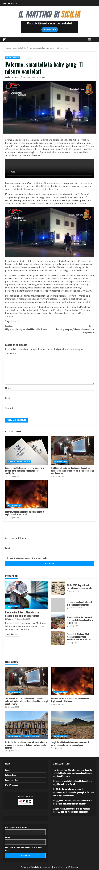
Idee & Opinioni (13, 606)
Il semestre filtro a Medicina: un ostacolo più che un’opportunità (26, 595)
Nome (8, 388)
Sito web (9, 408)
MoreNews (59, 867)
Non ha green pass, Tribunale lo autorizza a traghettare (75, 329)
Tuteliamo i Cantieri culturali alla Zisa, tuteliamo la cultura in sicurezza (58, 621)
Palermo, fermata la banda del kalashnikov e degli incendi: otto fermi (26, 494)
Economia (11, 462)
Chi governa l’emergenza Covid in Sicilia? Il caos (26, 328)
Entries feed (10, 775)
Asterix (10, 619)
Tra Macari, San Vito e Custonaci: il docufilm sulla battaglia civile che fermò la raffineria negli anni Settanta (72, 450)
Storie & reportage (60, 736)
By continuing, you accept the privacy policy (27, 558)
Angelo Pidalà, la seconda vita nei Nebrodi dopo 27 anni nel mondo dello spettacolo (71, 810)
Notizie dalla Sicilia (12, 58)
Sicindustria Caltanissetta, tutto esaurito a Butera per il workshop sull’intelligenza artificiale (26, 450)
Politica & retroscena (31, 736)
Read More (12, 634)
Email (7, 398)
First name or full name (16, 538)
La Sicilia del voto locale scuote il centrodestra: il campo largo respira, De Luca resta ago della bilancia (26, 725)
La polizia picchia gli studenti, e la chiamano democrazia (58, 605)
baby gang (16, 321)
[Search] (95, 39)
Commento (11, 353)
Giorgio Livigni (13, 77)
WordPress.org (11, 785)
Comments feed (12, 780)
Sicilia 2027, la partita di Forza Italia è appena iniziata (58, 588)
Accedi (8, 770)
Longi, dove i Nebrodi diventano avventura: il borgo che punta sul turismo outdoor (72, 725)
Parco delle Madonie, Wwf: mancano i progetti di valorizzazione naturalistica (58, 638)
